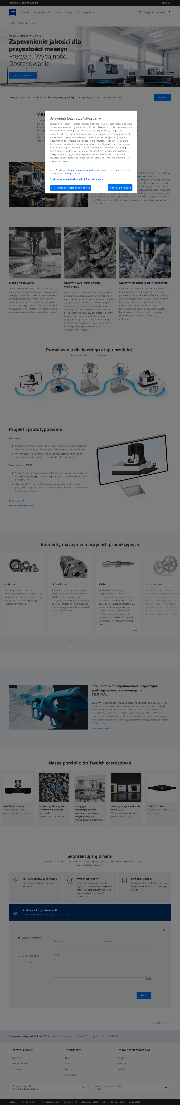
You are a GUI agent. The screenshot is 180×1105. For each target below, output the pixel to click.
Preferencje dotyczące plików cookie (70, 187)
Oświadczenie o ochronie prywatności (75, 170)
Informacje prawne (93, 179)
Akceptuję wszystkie (120, 187)
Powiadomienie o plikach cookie (66, 179)
